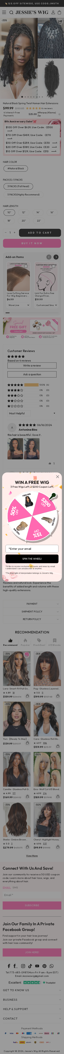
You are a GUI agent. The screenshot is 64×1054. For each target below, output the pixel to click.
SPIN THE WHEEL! (32, 558)
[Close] (57, 476)
